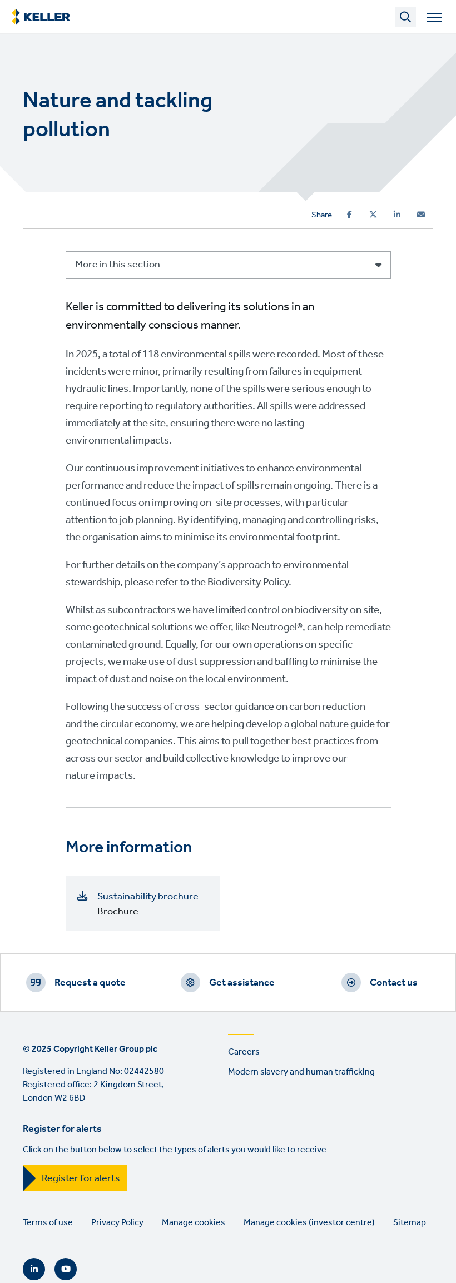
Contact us (394, 982)
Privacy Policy (117, 1222)
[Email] (421, 214)
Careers (244, 1052)
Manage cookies (193, 1222)
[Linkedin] (397, 214)
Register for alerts (81, 1178)
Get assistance (242, 982)
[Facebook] (349, 214)
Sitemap (409, 1222)
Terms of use (48, 1222)
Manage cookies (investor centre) (309, 1222)
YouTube (65, 1269)
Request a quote (90, 982)
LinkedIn (34, 1269)
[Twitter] (373, 214)
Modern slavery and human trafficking (301, 1072)
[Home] (41, 17)
